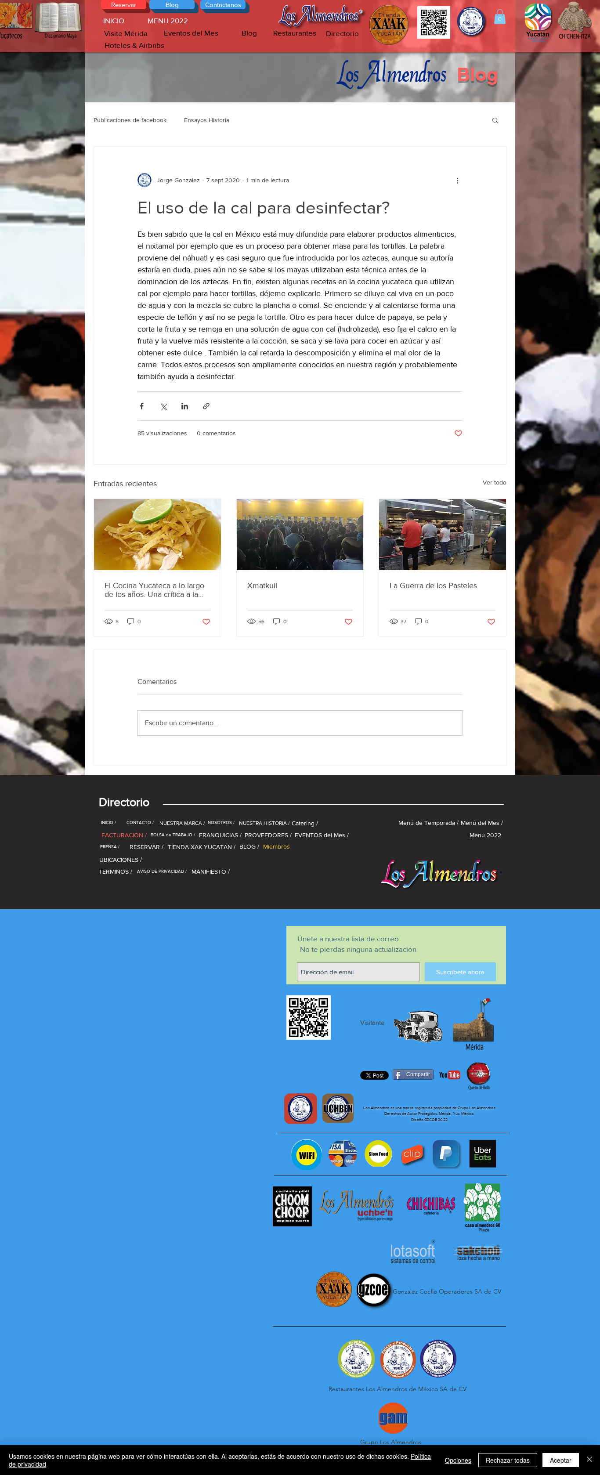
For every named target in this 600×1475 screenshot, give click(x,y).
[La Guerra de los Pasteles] (442, 534)
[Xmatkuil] (300, 534)
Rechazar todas (508, 1460)
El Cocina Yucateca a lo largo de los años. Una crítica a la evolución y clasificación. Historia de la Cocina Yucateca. (154, 590)
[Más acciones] (457, 180)
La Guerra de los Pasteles (433, 585)
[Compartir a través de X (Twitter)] (163, 406)
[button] (500, 16)
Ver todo (494, 482)
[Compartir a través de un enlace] (206, 406)
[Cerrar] (589, 1460)
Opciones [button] (458, 1460)
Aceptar (560, 1460)
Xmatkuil (262, 585)
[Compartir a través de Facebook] (141, 406)
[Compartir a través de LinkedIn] (185, 406)
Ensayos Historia (206, 119)
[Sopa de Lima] (157, 534)
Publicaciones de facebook (130, 119)
